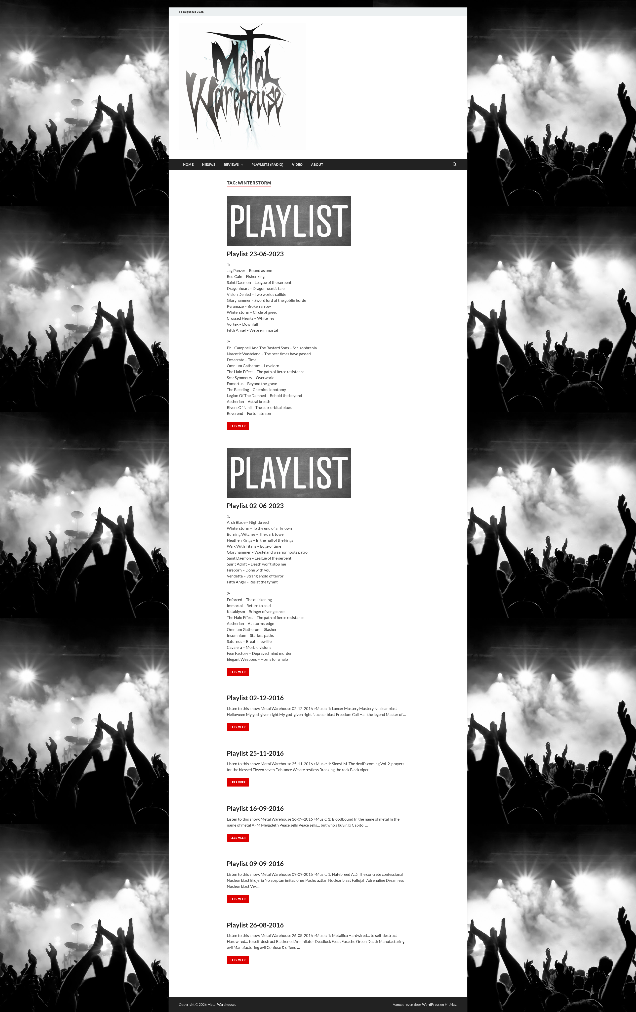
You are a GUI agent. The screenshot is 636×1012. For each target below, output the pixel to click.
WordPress (430, 1004)
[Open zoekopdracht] (454, 164)
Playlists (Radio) (267, 165)
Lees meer (236, 425)
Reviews (231, 165)
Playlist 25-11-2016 (255, 753)
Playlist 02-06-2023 (255, 506)
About (317, 165)
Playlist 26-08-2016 (255, 925)
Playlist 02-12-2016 (255, 698)
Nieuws (208, 165)
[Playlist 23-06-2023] (318, 221)
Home (188, 165)
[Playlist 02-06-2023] (318, 473)
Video (297, 165)
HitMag (450, 1004)
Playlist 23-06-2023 (255, 254)
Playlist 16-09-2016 (255, 808)
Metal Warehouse (221, 1004)
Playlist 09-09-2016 (255, 864)
